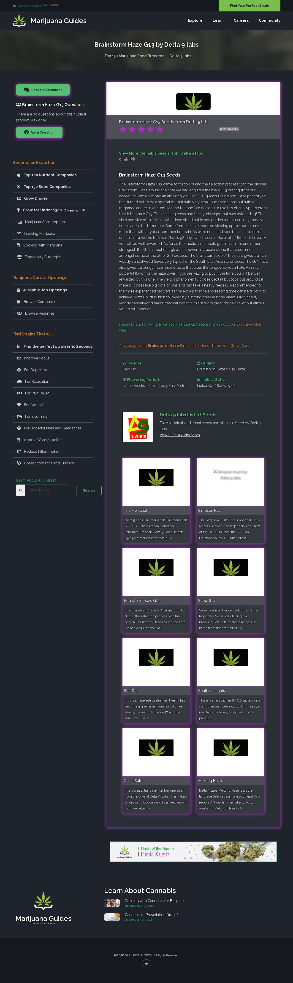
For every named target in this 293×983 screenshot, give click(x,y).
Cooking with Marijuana (42, 245)
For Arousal (33, 405)
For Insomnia (35, 416)
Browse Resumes (39, 313)
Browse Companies (40, 302)
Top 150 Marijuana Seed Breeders (134, 56)
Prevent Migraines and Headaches (52, 428)
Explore (195, 20)
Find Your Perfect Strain (249, 6)
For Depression (36, 370)
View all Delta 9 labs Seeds (180, 435)
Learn (218, 20)
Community (269, 20)
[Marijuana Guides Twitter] (146, 963)
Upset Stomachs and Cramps (48, 463)
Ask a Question (42, 132)
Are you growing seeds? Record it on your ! (184, 345)
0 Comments (229, 129)
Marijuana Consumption (44, 222)
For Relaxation (36, 381)
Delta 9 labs (180, 56)
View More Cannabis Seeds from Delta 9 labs (161, 153)
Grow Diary (240, 345)
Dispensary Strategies (43, 257)
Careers (241, 20)
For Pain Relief (36, 393)
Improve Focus (36, 358)
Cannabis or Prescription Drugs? (152, 915)
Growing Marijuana (39, 233)
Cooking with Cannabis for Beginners (156, 901)
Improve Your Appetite (42, 440)
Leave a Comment (46, 90)
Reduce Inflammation (41, 451)
